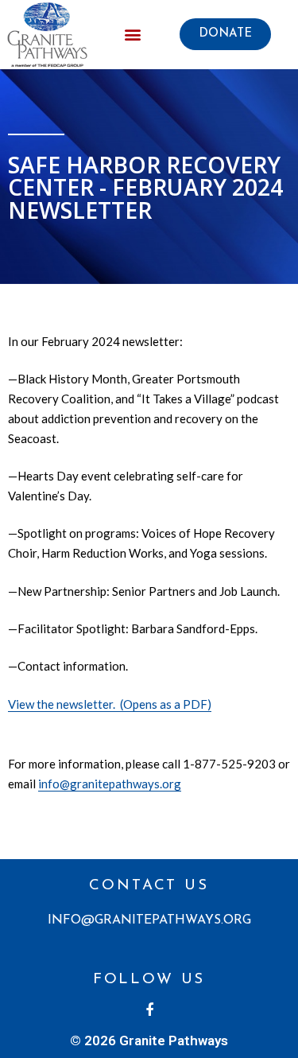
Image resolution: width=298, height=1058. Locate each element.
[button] (225, 34)
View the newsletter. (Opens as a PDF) (109, 704)
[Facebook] (149, 1010)
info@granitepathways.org (109, 783)
